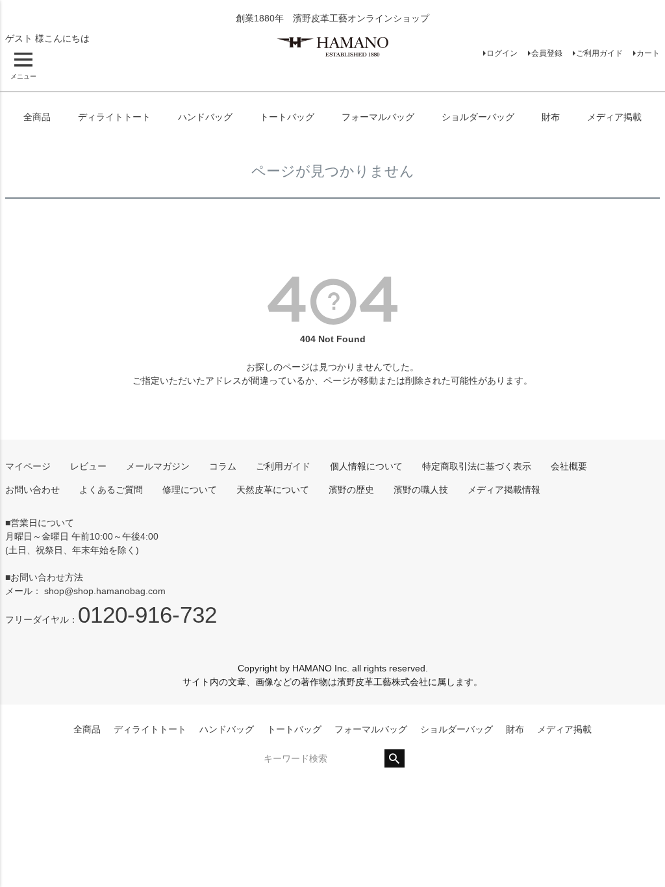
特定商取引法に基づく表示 (476, 466)
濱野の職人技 (421, 489)
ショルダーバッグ (478, 117)
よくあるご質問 (111, 489)
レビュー (88, 466)
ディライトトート (114, 117)
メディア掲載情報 (504, 489)
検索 (394, 758)
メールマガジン (158, 466)
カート (648, 53)
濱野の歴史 (351, 489)
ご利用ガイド (599, 53)
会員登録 (546, 53)
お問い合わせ (32, 489)
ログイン (502, 53)
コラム (222, 466)
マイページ (28, 466)
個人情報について (366, 466)
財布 (551, 117)
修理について (189, 489)
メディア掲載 (614, 117)
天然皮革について (272, 489)
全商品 (37, 117)
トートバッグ (287, 117)
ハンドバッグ (205, 117)
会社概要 (569, 466)
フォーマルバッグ (378, 117)
